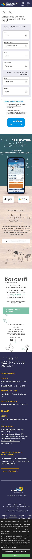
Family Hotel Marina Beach (10, 430)
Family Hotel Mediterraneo (10, 441)
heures (6, 88)
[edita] (24, 495)
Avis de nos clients (16, 332)
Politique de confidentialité (13, 516)
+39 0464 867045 (17, 290)
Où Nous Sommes (16, 329)
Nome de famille (9, 42)
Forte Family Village (8, 404)
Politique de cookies (4, 517)
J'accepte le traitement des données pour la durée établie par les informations (16, 106)
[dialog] (16, 539)
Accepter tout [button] (16, 555)
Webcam (16, 327)
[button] (16, 548)
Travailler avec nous (16, 334)
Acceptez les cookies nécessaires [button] (16, 551)
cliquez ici (19, 545)
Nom (5, 32)
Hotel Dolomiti (6, 394)
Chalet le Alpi (6, 386)
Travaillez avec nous (29, 517)
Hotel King (5, 439)
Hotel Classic (6, 434)
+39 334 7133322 (18, 292)
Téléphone (7, 62)
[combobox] (27, 521)
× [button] (30, 520)
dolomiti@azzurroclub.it (16, 297)
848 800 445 (20, 295)
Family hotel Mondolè (9, 381)
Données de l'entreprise (21, 517)
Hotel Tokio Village (8, 436)
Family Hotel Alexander (9, 419)
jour (5, 78)
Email (5, 52)
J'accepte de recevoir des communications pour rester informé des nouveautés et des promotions (16, 112)
